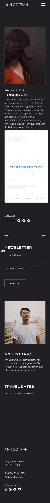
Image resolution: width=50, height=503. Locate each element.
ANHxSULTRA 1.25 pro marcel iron (20, 120)
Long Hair (10, 215)
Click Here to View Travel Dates (19, 393)
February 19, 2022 (14, 90)
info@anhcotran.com (14, 461)
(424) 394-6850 (12, 465)
